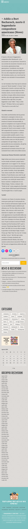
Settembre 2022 (5, 461)
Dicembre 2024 (5, 412)
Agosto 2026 (4, 376)
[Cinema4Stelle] (14, 9)
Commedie (19, 316)
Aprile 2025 (4, 405)
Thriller (13, 329)
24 (3, 362)
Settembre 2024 (5, 418)
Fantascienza (15, 319)
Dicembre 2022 (5, 456)
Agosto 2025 (4, 398)
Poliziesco (17, 324)
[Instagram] (6, 250)
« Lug (13, 368)
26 (10, 362)
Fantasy (23, 319)
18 (6, 360)
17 (3, 360)
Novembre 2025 (5, 392)
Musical (5, 324)
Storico (21, 327)
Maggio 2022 (4, 469)
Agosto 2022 (4, 463)
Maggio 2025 (4, 403)
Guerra (4, 321)
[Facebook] (3, 250)
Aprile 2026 (4, 383)
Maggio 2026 (4, 381)
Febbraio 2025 (5, 409)
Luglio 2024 (4, 421)
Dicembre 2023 (5, 434)
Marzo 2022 (4, 473)
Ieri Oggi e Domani (20, 321)
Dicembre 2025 (5, 390)
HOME (3, 507)
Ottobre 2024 (5, 416)
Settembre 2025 (5, 396)
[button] (2, 2)
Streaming (5, 329)
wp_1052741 (11, 35)
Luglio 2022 (4, 465)
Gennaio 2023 (5, 454)
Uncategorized (21, 329)
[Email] (14, 250)
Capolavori (22, 313)
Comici (12, 316)
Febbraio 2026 (5, 387)
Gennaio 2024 (5, 432)
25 (6, 362)
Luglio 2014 (4, 480)
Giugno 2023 (4, 445)
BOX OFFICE (12, 509)
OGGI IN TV (18, 509)
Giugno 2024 (4, 423)
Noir (11, 324)
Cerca (23, 263)
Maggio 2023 (4, 447)
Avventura (14, 313)
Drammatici (6, 319)
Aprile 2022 (4, 471)
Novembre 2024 (5, 414)
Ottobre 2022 (4, 460)
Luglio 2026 (4, 378)
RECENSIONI (5, 509)
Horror (11, 321)
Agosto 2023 (4, 441)
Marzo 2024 (4, 429)
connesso (9, 258)
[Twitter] (10, 250)
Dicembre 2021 (5, 478)
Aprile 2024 (4, 427)
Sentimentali (14, 327)
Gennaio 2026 (5, 389)
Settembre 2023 (5, 440)
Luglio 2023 (4, 443)
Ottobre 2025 (4, 394)
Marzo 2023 (4, 451)
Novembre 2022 (5, 458)
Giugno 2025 (4, 401)
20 (14, 360)
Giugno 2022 (4, 467)
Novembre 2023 (5, 436)
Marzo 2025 (4, 407)
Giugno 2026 (4, 379)
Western (5, 332)
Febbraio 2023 (5, 452)
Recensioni (5, 327)
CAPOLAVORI (15, 507)
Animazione (6, 313)
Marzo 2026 (4, 385)
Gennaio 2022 (5, 476)
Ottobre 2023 (4, 438)
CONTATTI (23, 509)
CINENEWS (9, 507)
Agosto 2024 (4, 419)
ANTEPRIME (22, 507)
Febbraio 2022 (5, 474)
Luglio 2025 (4, 399)
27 (13, 362)
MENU (6, 2)
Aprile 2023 (4, 449)
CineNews (16, 35)
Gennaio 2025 (5, 410)
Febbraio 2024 (5, 431)
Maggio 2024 (5, 425)
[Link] (17, 250)
